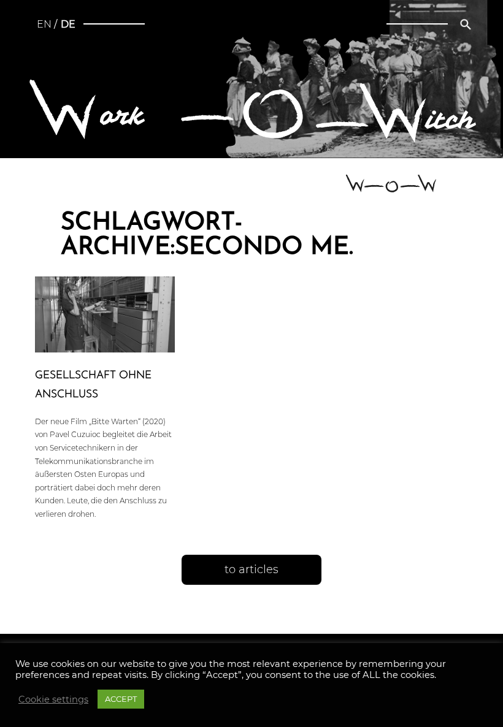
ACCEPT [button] (121, 699)
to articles (251, 569)
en (44, 24)
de (68, 24)
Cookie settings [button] (53, 699)
